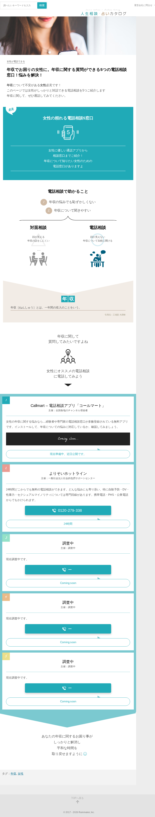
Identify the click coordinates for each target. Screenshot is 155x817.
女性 (20, 773)
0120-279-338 (70, 510)
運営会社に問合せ (143, 5)
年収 (13, 773)
